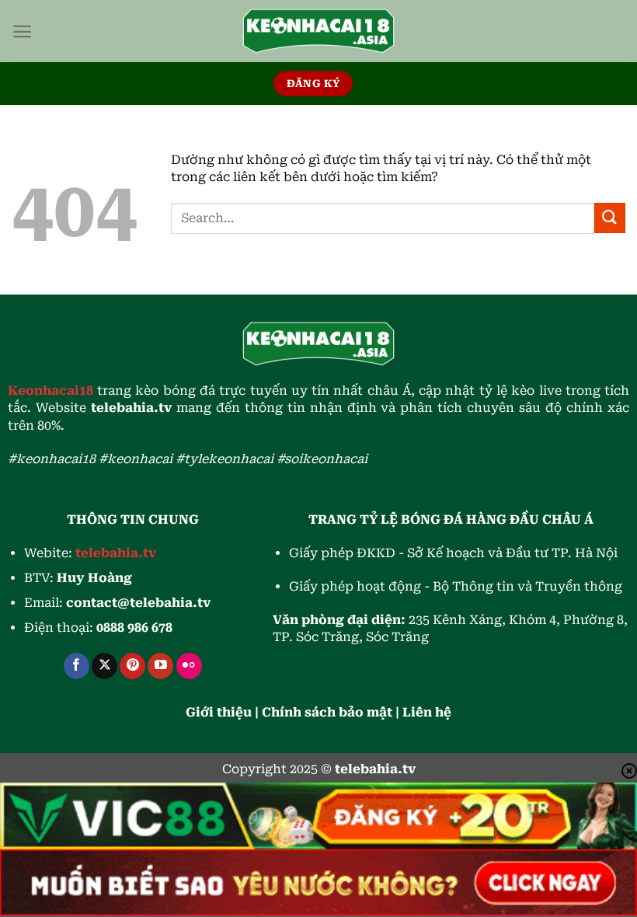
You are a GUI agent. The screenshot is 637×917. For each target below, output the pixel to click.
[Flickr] (189, 666)
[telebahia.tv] (318, 30)
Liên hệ (426, 712)
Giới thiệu (219, 712)
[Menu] (22, 31)
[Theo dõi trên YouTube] (160, 666)
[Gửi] (609, 218)
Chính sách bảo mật (327, 712)
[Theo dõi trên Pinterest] (132, 666)
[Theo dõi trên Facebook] (76, 666)
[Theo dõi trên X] (104, 666)
